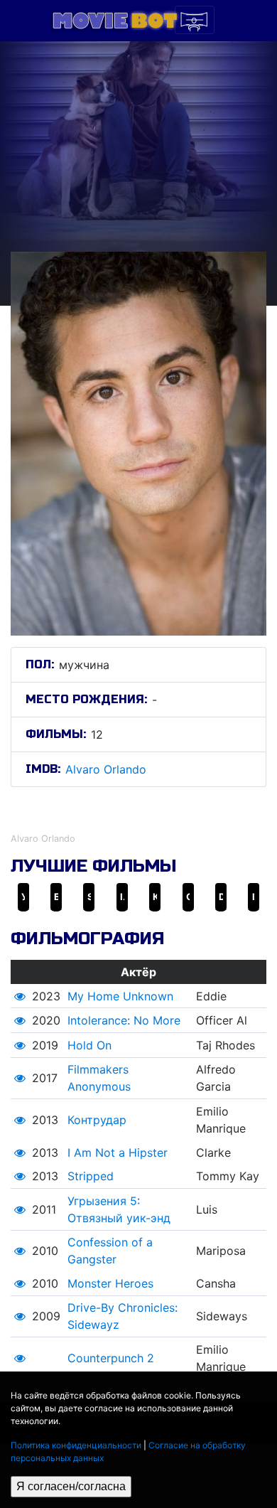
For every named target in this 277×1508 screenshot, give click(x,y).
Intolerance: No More (123, 1020)
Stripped (90, 1176)
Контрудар (96, 1120)
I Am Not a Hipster (117, 1152)
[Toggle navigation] (194, 20)
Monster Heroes (110, 1283)
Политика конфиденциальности (76, 1445)
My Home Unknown (120, 996)
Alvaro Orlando (105, 769)
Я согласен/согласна (71, 1486)
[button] (20, 996)
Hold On (89, 1045)
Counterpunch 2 (110, 1358)
